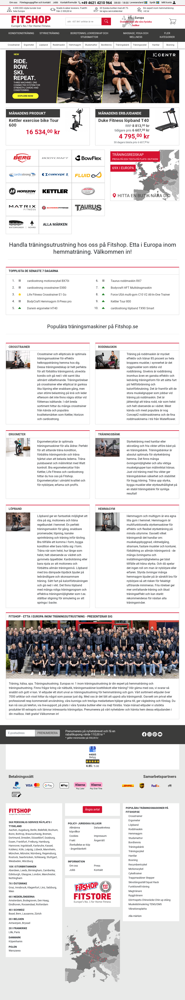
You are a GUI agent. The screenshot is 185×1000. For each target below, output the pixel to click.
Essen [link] (12, 841)
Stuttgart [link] (52, 857)
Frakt (72, 840)
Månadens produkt (27, 113)
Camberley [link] (49, 870)
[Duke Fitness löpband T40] (167, 119)
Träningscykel (136, 851)
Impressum (100, 836)
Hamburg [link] (44, 841)
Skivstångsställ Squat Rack (143, 882)
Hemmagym (106, 509)
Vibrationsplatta (137, 908)
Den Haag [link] (43, 900)
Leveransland (136, 2)
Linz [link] (42, 887)
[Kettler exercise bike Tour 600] (77, 119)
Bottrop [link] (20, 834)
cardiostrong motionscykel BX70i (48, 281)
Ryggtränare (135, 895)
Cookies (73, 836)
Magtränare (135, 891)
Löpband (15, 509)
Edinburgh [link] (14, 874)
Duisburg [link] (50, 837)
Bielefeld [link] (42, 830)
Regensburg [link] (49, 853)
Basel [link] (12, 913)
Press (97, 865)
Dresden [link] (25, 837)
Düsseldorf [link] (37, 837)
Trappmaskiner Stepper (141, 877)
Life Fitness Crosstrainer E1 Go (46, 294)
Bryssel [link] (26, 923)
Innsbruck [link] (20, 887)
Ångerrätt (99, 840)
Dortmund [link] (14, 837)
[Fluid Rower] (88, 174)
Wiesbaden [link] (15, 861)
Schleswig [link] (40, 857)
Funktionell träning (138, 886)
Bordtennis (134, 842)
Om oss (13, 2)
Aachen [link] (13, 830)
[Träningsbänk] (107, 447)
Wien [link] (11, 891)
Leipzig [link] (29, 849)
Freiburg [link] (33, 841)
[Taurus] (88, 208)
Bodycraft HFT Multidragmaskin (131, 287)
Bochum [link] (53, 830)
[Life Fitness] (88, 191)
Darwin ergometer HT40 (42, 308)
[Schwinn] (55, 208)
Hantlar (132, 855)
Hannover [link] (14, 845)
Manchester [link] (48, 874)
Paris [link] (17, 932)
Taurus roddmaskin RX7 (126, 281)
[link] (144, 175)
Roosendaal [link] (28, 904)
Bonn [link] (12, 834)
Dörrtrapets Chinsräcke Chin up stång (149, 900)
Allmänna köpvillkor (74, 829)
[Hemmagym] (107, 521)
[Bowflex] (88, 158)
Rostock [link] (13, 857)
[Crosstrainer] (18, 359)
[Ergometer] (18, 447)
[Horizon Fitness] (22, 191)
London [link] (36, 874)
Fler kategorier (167, 35)
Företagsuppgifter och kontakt (35, 2)
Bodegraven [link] (29, 900)
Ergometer (17, 434)
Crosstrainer (19, 347)
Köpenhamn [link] (15, 941)
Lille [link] (11, 932)
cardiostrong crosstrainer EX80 (46, 287)
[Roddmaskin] (107, 359)
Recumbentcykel (137, 864)
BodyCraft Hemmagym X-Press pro (49, 301)
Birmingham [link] (35, 870)
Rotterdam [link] (42, 904)
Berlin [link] (33, 830)
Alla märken (135, 916)
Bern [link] (18, 913)
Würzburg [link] (27, 861)
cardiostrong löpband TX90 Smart (132, 308)
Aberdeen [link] (14, 870)
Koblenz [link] (13, 849)
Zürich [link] (38, 913)
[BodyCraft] (55, 158)
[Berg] (22, 158)
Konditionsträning (21, 33)
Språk (153, 2)
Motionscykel (135, 869)
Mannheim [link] (49, 849)
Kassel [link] (49, 845)
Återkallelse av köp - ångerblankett (79, 846)
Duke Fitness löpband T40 (123, 120)
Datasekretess (102, 827)
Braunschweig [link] (33, 834)
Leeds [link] (23, 870)
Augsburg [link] (23, 830)
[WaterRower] (22, 224)
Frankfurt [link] (21, 841)
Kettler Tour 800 (121, 301)
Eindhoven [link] (14, 904)
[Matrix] (22, 208)
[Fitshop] (31, 21)
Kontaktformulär (68, 2)
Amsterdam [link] (15, 900)
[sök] (106, 21)
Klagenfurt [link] (33, 887)
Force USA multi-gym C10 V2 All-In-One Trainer (140, 294)
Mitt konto (167, 2)
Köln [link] (21, 849)
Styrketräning (49, 33)
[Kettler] (55, 191)
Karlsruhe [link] (38, 845)
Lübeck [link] (38, 849)
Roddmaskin (107, 347)
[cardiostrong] (22, 174)
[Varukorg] (173, 21)
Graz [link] (11, 887)
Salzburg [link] (51, 887)
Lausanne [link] (27, 913)
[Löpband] (18, 521)
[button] (14, 76)
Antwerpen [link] (15, 923)
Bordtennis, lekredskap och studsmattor (89, 35)
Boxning (133, 860)
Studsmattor (135, 838)
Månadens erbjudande (119, 113)
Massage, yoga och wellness (135, 35)
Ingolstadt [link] (26, 845)
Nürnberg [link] (36, 853)
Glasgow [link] (26, 874)
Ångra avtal (92, 809)
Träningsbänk (109, 434)
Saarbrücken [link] (26, 857)
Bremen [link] (47, 834)
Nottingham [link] (15, 878)
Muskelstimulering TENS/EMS (145, 904)
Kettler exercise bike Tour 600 (34, 123)
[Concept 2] (55, 174)
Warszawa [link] (15, 950)
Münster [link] (24, 853)
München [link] (14, 853)
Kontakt (98, 870)
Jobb (55, 2)
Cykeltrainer (135, 873)
